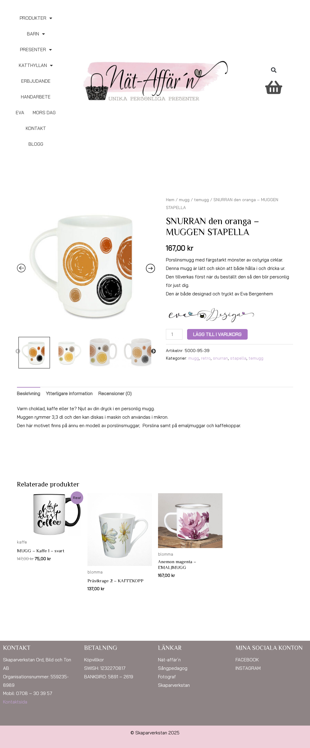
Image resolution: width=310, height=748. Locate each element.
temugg (201, 199)
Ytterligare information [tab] (69, 393)
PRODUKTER (33, 18)
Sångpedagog (172, 668)
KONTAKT (36, 128)
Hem (170, 199)
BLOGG (35, 144)
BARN (33, 34)
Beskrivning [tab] (28, 393)
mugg (184, 199)
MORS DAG (44, 112)
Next (153, 351)
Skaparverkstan (174, 685)
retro (206, 358)
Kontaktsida (15, 702)
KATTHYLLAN (33, 65)
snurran (220, 358)
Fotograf (167, 677)
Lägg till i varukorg (217, 334)
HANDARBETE (36, 97)
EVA (20, 112)
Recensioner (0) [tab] (115, 393)
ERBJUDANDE (36, 81)
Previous (18, 351)
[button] (274, 70)
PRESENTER (33, 49)
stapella (238, 358)
